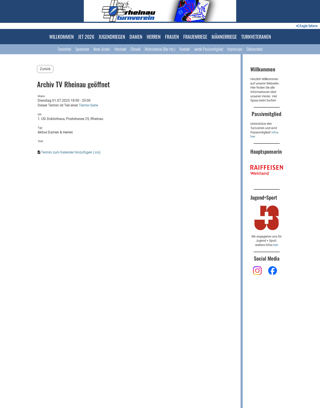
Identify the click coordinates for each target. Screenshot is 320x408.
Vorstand (120, 49)
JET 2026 (86, 36)
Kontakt (185, 49)
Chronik (135, 49)
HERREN (154, 36)
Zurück (45, 69)
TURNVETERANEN (256, 36)
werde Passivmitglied (208, 49)
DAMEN (136, 36)
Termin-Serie (88, 105)
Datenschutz (255, 49)
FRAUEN (172, 36)
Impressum (234, 49)
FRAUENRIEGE (195, 36)
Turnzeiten (64, 49)
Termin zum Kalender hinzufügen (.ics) (71, 152)
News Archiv (101, 49)
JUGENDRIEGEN (112, 36)
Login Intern (308, 25)
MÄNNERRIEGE (224, 36)
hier (275, 245)
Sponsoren (82, 49)
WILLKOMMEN (61, 36)
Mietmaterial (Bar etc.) (160, 49)
